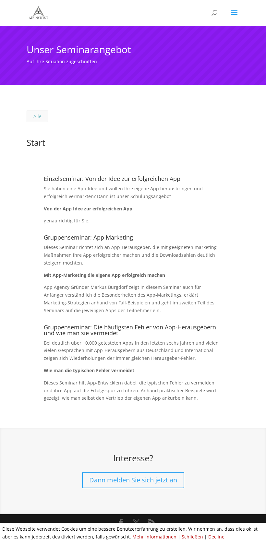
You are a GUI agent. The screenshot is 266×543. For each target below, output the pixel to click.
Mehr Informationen (154, 537)
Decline (216, 537)
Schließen (192, 537)
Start (36, 142)
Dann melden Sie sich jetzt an (133, 480)
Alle (37, 116)
